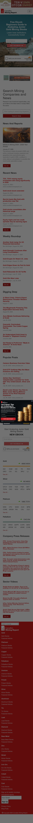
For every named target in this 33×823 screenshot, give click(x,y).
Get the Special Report (8, 418)
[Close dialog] (32, 401)
